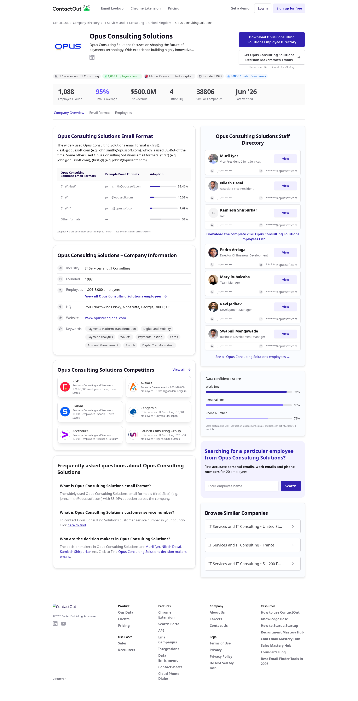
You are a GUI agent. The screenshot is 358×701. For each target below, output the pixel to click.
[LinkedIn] (92, 57)
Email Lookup (112, 8)
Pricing (173, 8)
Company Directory (86, 23)
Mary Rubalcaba (235, 277)
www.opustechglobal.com (105, 318)
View (285, 159)
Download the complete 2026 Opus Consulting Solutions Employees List (252, 236)
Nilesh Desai (171, 546)
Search (290, 486)
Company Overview (69, 112)
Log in (263, 8)
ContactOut (61, 23)
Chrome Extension (146, 8)
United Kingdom (159, 23)
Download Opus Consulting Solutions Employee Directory (272, 39)
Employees (123, 112)
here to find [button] (77, 525)
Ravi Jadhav (231, 304)
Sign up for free (289, 8)
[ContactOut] (73, 8)
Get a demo (240, 8)
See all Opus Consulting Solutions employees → (252, 356)
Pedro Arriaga (233, 250)
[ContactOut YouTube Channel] (63, 648)
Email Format (99, 112)
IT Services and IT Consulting (124, 23)
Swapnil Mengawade (239, 331)
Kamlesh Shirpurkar (75, 551)
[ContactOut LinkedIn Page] (55, 648)
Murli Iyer (152, 546)
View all (179, 369)
